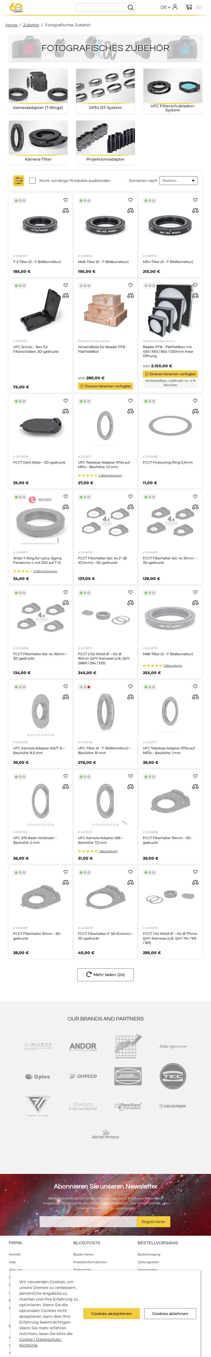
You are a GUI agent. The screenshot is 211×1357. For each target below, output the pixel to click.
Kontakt (15, 1254)
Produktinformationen (90, 1262)
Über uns (15, 1270)
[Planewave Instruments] (128, 1106)
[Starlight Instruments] (83, 1106)
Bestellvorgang (149, 1254)
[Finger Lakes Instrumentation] (38, 1106)
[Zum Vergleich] (65, 210)
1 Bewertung (172, 665)
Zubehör (31, 25)
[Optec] (38, 1076)
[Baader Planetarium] (16, 7)
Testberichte (82, 1270)
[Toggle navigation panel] (199, 7)
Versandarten (147, 1270)
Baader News (83, 1254)
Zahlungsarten (148, 1262)
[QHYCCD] (83, 1076)
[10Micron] (38, 1046)
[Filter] (18, 180)
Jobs (12, 1262)
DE (163, 7)
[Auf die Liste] (65, 200)
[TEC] (173, 1076)
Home (11, 25)
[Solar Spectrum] (173, 1046)
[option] (163, 19)
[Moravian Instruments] (128, 1046)
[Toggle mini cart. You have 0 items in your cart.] (189, 7)
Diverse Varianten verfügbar (108, 386)
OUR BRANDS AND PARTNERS (106, 1019)
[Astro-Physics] (105, 1136)
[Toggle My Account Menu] (174, 6)
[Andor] (83, 1046)
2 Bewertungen (110, 475)
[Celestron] (173, 1106)
